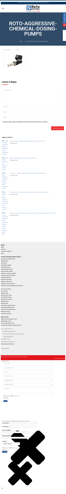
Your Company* (6, 430)
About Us (3, 249)
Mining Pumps (5, 301)
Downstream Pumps (6, 279)
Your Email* (5, 426)
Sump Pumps (4, 303)
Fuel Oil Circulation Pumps (8, 305)
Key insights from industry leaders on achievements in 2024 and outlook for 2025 (29, 192)
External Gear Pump (6, 295)
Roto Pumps (62, 358)
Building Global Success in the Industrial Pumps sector (23, 158)
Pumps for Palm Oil (6, 313)
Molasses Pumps (5, 311)
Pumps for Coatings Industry (8, 273)
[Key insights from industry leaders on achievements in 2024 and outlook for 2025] (5, 200)
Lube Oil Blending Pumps (7, 307)
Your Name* (5, 423)
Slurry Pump (4, 291)
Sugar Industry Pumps (7, 271)
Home (20, 41)
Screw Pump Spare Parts (7, 323)
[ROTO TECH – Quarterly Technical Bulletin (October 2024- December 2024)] (5, 180)
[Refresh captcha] (15, 396)
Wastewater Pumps (6, 265)
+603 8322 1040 (5, 339)
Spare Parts (5, 317)
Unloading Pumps (5, 267)
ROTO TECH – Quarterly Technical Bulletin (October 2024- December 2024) (27, 173)
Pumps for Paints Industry (8, 283)
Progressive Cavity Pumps (8, 259)
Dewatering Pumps (6, 277)
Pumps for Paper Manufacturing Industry (12, 285)
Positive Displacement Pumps (11, 257)
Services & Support (6, 251)
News (2, 253)
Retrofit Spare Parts (6, 321)
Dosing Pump (4, 261)
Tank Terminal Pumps (7, 269)
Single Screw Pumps (6, 299)
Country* (4, 441)
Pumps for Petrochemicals (8, 309)
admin (17, 50)
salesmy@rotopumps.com (8, 341)
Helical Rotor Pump (6, 297)
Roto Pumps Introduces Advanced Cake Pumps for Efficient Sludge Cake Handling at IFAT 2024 (33, 213)
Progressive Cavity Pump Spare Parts (11, 325)
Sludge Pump (4, 293)
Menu (2, 245)
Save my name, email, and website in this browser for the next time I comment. (25, 122)
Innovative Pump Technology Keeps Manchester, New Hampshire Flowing (27, 141)
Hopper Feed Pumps (6, 281)
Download (4, 344)
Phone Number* (6, 435)
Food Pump (4, 263)
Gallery (12, 344)
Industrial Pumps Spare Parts (9, 319)
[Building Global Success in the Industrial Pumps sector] (5, 163)
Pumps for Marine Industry (8, 275)
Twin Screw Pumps (6, 289)
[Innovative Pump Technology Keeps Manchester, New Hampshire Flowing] (5, 147)
